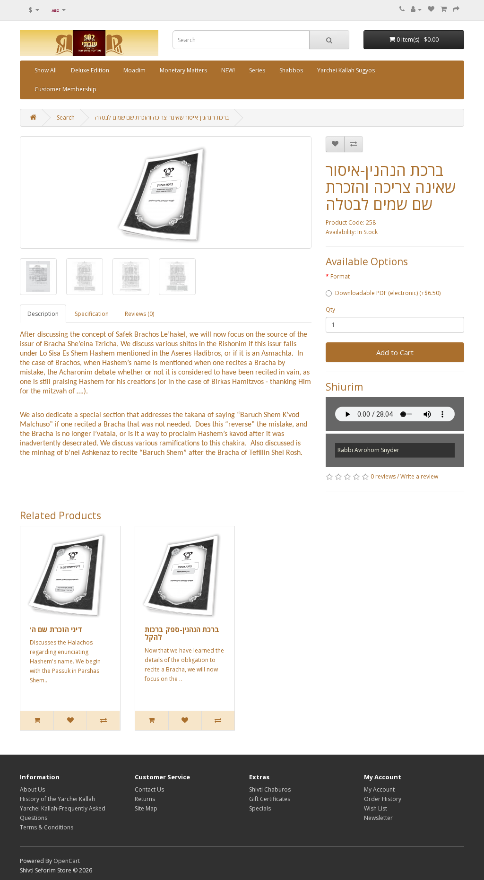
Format (340, 276)
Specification (92, 314)
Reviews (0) (139, 314)
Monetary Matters (183, 70)
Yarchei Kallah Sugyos (346, 70)
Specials (260, 808)
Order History (382, 799)
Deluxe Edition (90, 70)
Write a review (419, 476)
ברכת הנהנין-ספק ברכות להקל (182, 633)
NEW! (228, 70)
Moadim (134, 70)
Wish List (375, 808)
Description (43, 314)
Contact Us (149, 789)
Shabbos (291, 70)
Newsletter (378, 818)
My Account (379, 789)
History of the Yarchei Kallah (57, 799)
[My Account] (416, 9)
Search (66, 117)
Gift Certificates (269, 799)
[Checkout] (456, 9)
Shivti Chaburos (270, 789)
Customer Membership (65, 89)
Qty (330, 309)
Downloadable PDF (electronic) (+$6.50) (388, 293)
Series (257, 70)
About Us (32, 789)
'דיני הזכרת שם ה (56, 629)
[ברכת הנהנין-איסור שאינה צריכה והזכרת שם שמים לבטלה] (165, 192)
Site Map (146, 808)
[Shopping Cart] (444, 9)
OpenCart (66, 861)
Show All (46, 70)
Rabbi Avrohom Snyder (368, 450)
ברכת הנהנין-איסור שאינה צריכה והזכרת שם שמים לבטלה (162, 117)
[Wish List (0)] (431, 9)
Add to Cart (395, 352)
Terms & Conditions (46, 827)
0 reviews (383, 476)
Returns (145, 799)
